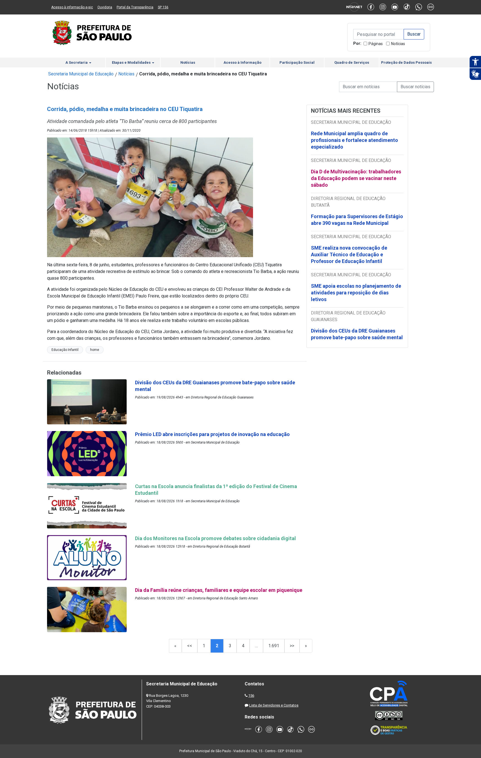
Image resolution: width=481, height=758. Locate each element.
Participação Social (297, 62)
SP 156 (163, 7)
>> (292, 645)
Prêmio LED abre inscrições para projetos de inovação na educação (213, 434)
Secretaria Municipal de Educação (81, 74)
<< (189, 645)
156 (251, 695)
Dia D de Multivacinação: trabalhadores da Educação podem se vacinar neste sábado (356, 178)
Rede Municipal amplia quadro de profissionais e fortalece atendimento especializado (354, 140)
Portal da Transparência (135, 7)
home (94, 350)
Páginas (376, 43)
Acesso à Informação (242, 62)
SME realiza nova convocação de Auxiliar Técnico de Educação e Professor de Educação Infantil (349, 254)
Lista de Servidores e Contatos (273, 705)
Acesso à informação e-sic (72, 7)
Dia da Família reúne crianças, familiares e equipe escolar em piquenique (218, 590)
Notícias (398, 43)
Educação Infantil (64, 350)
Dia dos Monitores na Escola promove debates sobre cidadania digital (216, 538)
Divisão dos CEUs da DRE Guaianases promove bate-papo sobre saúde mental (357, 334)
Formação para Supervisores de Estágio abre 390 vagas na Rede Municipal (357, 219)
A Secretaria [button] (77, 62)
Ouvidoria (104, 7)
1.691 (273, 645)
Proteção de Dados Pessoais (406, 62)
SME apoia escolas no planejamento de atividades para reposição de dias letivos (356, 292)
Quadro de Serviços (351, 62)
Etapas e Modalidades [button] (131, 62)
